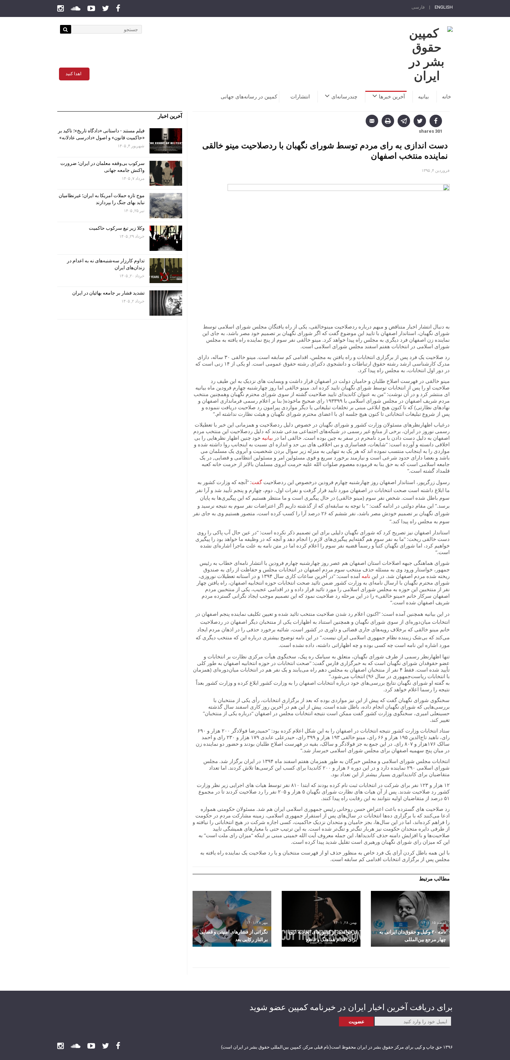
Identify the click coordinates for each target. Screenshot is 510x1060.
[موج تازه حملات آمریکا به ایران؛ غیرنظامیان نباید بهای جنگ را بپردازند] (166, 205)
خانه (446, 97)
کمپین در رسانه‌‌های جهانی (249, 97)
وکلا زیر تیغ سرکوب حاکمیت (116, 228)
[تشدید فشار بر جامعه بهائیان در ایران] (166, 303)
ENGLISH (444, 7)
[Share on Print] (388, 121)
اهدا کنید (74, 73)
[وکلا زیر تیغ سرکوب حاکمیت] (166, 238)
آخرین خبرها (392, 97)
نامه (366, 575)
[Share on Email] (372, 121)
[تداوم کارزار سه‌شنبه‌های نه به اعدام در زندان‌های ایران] (166, 270)
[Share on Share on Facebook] (436, 121)
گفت (257, 482)
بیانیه (423, 97)
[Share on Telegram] (404, 121)
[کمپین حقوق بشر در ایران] (427, 54)
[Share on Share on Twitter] (420, 121)
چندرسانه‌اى (344, 97)
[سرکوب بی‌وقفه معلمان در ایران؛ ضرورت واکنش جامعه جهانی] (166, 173)
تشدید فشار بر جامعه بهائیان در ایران (108, 293)
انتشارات (300, 97)
